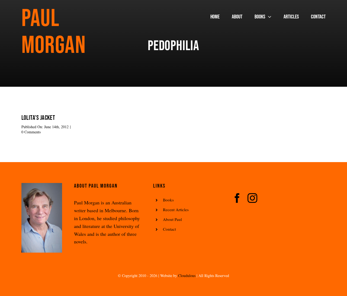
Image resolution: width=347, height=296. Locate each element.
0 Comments (31, 131)
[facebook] (237, 198)
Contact (169, 229)
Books (168, 199)
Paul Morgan (53, 32)
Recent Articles (176, 209)
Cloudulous (186, 275)
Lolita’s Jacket (38, 118)
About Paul (172, 219)
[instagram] (252, 198)
